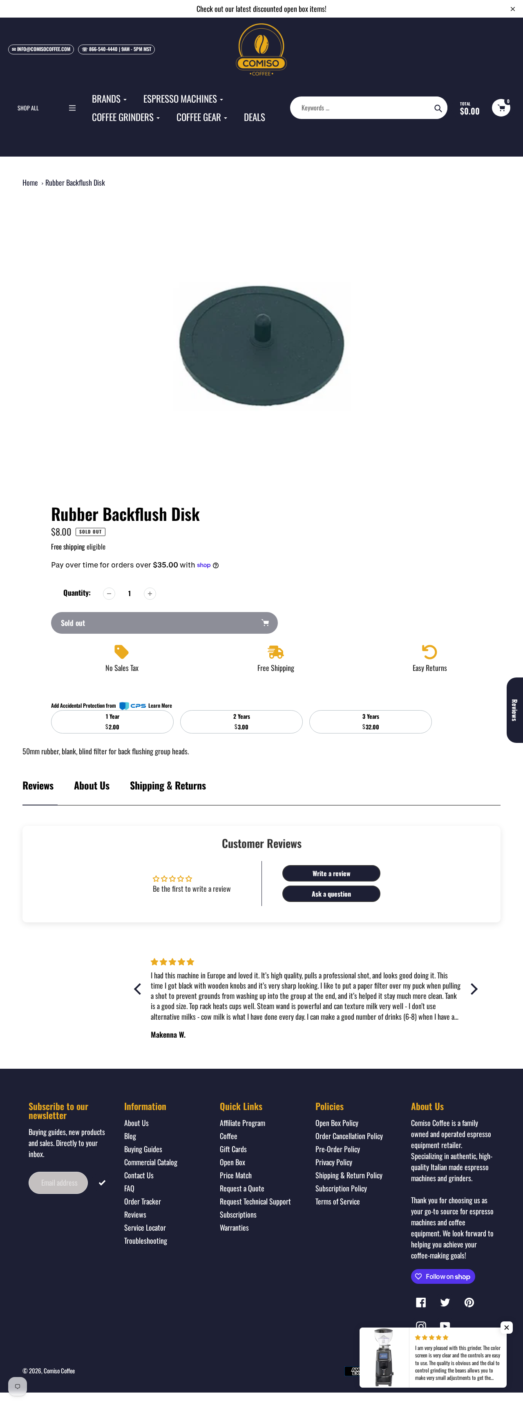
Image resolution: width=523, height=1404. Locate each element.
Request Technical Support (255, 1201)
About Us (92, 785)
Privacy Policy (333, 1162)
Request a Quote (242, 1188)
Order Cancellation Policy (349, 1135)
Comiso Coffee (59, 1370)
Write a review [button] (332, 873)
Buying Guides (143, 1149)
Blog (130, 1135)
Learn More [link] (160, 705)
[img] (211, 961)
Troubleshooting (145, 1240)
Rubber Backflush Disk (75, 182)
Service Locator (145, 1227)
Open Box (232, 1162)
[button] (507, 1327)
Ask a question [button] (331, 894)
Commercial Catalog (150, 1162)
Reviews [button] (515, 710)
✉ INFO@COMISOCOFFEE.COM (41, 48)
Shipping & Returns (168, 785)
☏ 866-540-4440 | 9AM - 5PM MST (116, 48)
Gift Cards (233, 1149)
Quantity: (77, 592)
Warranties (234, 1227)
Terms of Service (337, 1201)
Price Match (236, 1175)
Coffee (228, 1135)
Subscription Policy (341, 1188)
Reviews (135, 1214)
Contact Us (139, 1175)
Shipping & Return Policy (348, 1175)
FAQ (129, 1188)
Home (30, 182)
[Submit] (102, 1182)
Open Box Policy (336, 1122)
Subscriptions (238, 1214)
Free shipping (68, 546)
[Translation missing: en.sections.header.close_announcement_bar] (513, 9)
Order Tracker (142, 1201)
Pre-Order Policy (337, 1149)
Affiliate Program (242, 1122)
